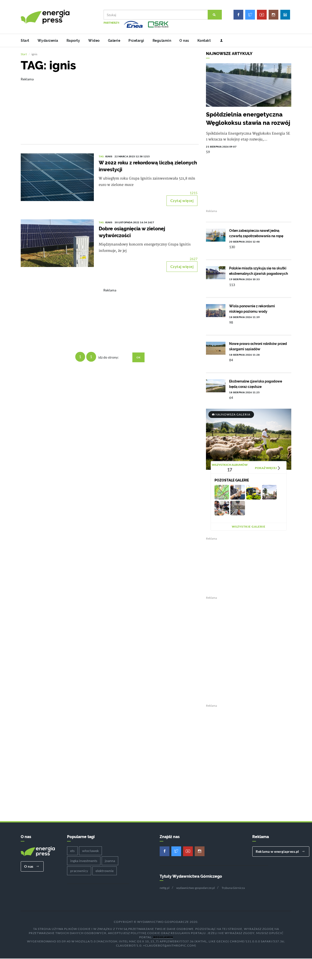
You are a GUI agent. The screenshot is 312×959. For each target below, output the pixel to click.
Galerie (114, 41)
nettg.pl (164, 888)
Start (25, 41)
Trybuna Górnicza (233, 888)
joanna (110, 861)
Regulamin (162, 41)
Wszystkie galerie (248, 526)
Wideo (94, 41)
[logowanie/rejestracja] (219, 40)
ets (72, 851)
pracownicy (79, 871)
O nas (184, 41)
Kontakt (204, 41)
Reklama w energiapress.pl (278, 851)
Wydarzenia (48, 41)
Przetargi (136, 41)
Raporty (73, 41)
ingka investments (83, 861)
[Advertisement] (110, 107)
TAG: (102, 156)
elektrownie (105, 871)
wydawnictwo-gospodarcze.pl (195, 888)
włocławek (90, 851)
